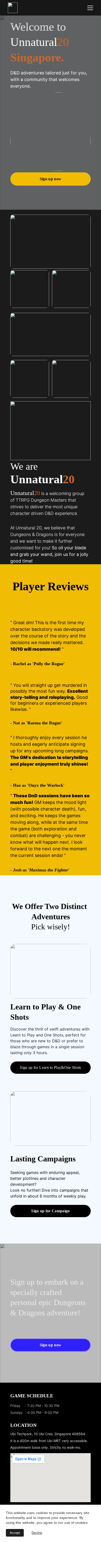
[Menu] (90, 8)
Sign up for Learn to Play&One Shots (50, 1067)
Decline (37, 1533)
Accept (15, 1533)
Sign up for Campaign (50, 1211)
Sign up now (51, 179)
